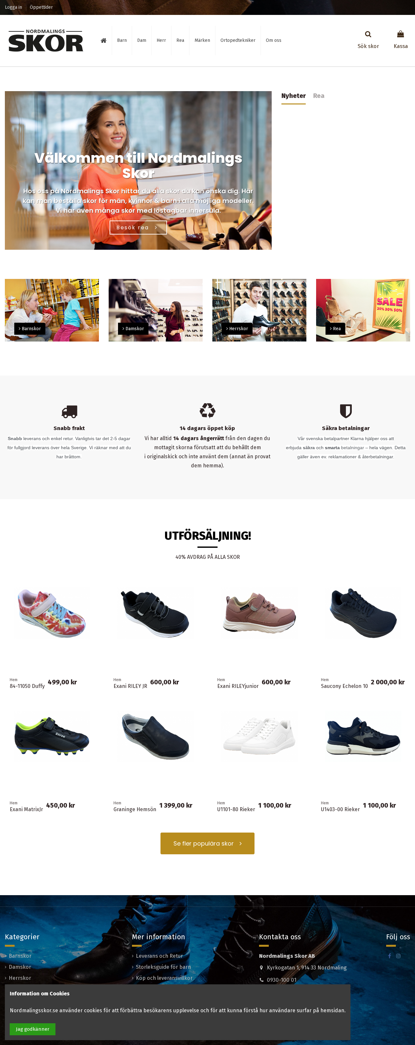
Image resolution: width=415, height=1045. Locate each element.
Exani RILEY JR (130, 686)
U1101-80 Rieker (236, 809)
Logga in (14, 7)
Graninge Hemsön (134, 809)
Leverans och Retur (159, 956)
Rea (319, 96)
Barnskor (20, 956)
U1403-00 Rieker (340, 809)
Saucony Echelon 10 (344, 686)
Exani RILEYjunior (238, 686)
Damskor (20, 967)
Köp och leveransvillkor (164, 978)
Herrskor (20, 978)
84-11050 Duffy (27, 686)
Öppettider (41, 7)
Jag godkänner (32, 1029)
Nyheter (293, 96)
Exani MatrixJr (26, 809)
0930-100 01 (281, 980)
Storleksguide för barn (163, 967)
